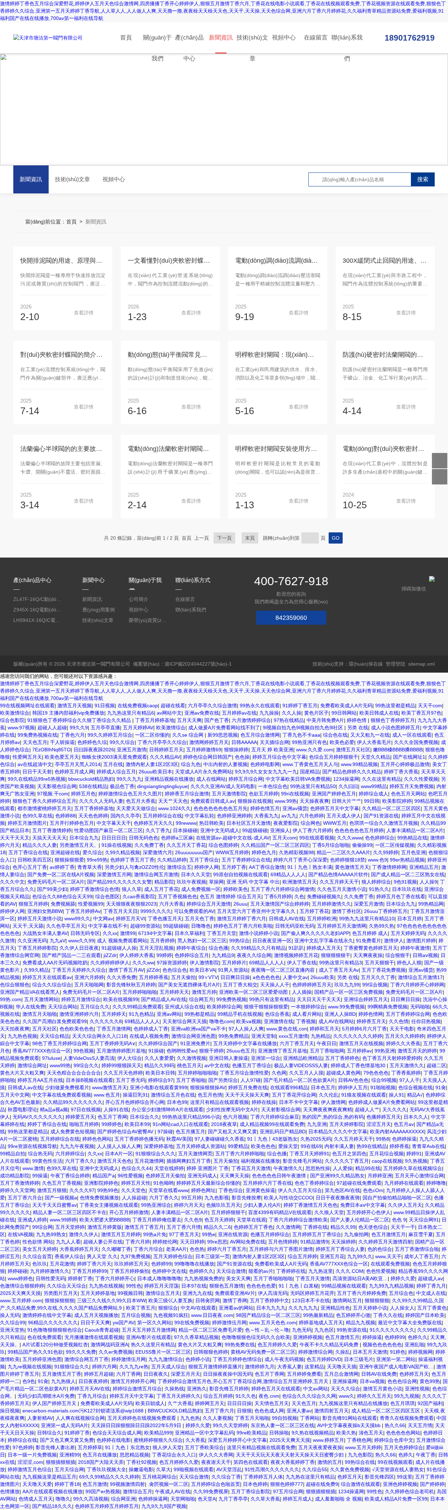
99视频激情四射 (127, 1484)
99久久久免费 (81, 1352)
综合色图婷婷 (223, 845)
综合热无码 (40, 1153)
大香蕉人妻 (289, 1366)
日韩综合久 (49, 1432)
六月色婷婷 (311, 815)
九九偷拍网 (356, 1234)
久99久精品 (36, 970)
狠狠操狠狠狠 (59, 1300)
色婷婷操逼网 (153, 1499)
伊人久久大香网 (216, 1455)
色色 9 (399, 1219)
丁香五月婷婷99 (89, 1271)
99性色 (133, 1286)
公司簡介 (138, 599)
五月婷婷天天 (174, 992)
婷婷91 (414, 1153)
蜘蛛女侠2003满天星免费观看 (114, 757)
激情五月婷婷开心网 (133, 1381)
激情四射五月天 (331, 1410)
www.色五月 (107, 1095)
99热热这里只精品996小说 (191, 1117)
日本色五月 (323, 1087)
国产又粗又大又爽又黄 (232, 1131)
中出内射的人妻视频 (225, 764)
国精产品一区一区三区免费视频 (348, 992)
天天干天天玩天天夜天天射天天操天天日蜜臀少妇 (290, 1455)
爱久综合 (92, 852)
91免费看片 (368, 940)
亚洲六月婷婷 (89, 977)
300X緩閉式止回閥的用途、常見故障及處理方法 (385, 260)
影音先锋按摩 (246, 1197)
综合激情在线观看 (360, 1484)
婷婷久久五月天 (374, 1396)
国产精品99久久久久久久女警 (119, 882)
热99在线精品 (372, 1146)
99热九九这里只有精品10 (366, 918)
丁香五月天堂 (221, 933)
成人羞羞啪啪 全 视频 (338, 1499)
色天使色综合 (373, 1227)
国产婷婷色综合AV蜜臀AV (126, 1131)
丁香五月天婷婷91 (309, 1153)
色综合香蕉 (277, 1014)
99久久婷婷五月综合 (110, 735)
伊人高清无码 (272, 1293)
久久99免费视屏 (210, 1491)
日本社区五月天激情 (248, 823)
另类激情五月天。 (79, 845)
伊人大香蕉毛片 (374, 742)
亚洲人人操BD (340, 1014)
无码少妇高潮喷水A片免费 (46, 1396)
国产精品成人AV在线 (163, 999)
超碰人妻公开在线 (102, 1242)
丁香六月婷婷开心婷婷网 (417, 984)
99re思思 (217, 1242)
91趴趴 (296, 948)
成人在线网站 (211, 779)
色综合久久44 (136, 1168)
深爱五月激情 (368, 904)
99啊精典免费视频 (387, 1006)
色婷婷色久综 (92, 742)
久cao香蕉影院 (138, 896)
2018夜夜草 (224, 1124)
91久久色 (246, 1396)
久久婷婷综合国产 (157, 1043)
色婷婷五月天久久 (153, 823)
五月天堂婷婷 (70, 1227)
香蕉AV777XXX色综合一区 (42, 1051)
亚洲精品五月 (424, 867)
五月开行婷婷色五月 (72, 823)
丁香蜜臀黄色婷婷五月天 (371, 948)
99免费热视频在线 (37, 735)
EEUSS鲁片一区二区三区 (163, 1352)
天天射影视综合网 (280, 1109)
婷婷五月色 (83, 793)
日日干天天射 (37, 771)
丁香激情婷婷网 (389, 867)
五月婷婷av (359, 1051)
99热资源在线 (352, 1330)
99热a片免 (154, 1234)
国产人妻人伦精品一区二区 (359, 1219)
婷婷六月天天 (188, 1205)
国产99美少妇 (52, 889)
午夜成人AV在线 (172, 1491)
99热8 (382, 1139)
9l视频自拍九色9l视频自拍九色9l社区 (303, 727)
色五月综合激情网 (260, 735)
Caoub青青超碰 (102, 1330)
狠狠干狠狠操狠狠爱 (266, 1006)
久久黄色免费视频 (349, 1469)
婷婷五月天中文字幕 (132, 1396)
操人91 (396, 1095)
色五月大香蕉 (140, 801)
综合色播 (218, 948)
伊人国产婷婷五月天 (55, 1403)
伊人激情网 (333, 1102)
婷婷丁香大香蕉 (401, 771)
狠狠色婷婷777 (286, 1484)
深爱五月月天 (185, 1374)
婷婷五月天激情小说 (40, 918)
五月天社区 (44, 1029)
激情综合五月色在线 (173, 1095)
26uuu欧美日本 (155, 771)
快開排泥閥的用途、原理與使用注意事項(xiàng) (62, 260)
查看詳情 (83, 313)
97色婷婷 (23, 1447)
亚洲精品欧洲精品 (302, 1058)
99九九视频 (406, 1396)
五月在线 (113, 764)
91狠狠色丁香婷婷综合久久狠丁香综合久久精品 (79, 720)
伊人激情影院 (204, 962)
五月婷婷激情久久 (331, 904)
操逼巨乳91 (135, 1095)
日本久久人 (416, 1117)
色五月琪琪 (402, 1403)
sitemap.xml (421, 664)
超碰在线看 (173, 705)
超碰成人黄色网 (343, 1073)
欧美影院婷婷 (397, 801)
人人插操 (302, 992)
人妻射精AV (40, 1418)
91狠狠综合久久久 (155, 1153)
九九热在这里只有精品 (310, 1477)
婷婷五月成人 (297, 1499)
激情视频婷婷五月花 (296, 955)
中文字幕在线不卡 (107, 926)
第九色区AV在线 (342, 1190)
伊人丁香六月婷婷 (312, 830)
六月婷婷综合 (70, 1153)
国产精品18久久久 (52, 1506)
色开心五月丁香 (30, 867)
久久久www (349, 838)
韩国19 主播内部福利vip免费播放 (68, 713)
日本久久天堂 (195, 874)
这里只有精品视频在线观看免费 (261, 1447)
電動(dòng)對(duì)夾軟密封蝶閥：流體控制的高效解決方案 (385, 448)
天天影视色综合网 (56, 786)
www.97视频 (21, 727)
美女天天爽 (238, 1278)
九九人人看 (68, 1242)
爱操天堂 (288, 1146)
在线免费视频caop (138, 705)
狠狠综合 (168, 1308)
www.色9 (377, 860)
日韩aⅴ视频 (425, 955)
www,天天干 (388, 1256)
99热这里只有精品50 (313, 786)
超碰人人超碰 (52, 727)
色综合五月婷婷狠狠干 (333, 757)
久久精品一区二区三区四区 (391, 808)
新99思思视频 (223, 735)
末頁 (250, 538)
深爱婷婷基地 (158, 1146)
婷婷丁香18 (67, 1484)
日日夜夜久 (156, 1374)
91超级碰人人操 (119, 948)
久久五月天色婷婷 (123, 1073)
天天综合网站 (62, 1006)
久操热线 (174, 1388)
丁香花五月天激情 (251, 1168)
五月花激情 (62, 1264)
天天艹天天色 (173, 801)
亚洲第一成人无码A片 (64, 1425)
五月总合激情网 (341, 1374)
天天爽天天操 (234, 1175)
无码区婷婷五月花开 (312, 1293)
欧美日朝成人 (150, 1403)
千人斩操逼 (62, 742)
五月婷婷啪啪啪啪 (197, 1073)
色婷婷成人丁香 (151, 1029)
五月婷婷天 (114, 1014)
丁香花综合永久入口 (174, 1455)
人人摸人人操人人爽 (119, 1146)
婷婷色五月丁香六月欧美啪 (243, 926)
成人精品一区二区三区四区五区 (386, 1410)
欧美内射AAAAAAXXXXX (397, 1131)
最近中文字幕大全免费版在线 (410, 1322)
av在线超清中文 (35, 764)
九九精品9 (223, 955)
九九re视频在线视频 (29, 1366)
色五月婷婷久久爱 (277, 1344)
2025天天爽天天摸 (20, 1293)
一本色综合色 (272, 786)
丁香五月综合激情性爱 (244, 1073)
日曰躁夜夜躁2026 (94, 749)
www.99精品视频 (359, 764)
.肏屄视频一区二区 (168, 1484)
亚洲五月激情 (131, 749)
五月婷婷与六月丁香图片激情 (281, 1249)
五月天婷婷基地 (97, 1293)
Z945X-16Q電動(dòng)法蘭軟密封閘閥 (37, 609)
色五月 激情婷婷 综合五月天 (230, 896)
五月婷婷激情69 (203, 749)
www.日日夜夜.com (212, 1315)
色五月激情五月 (388, 1234)
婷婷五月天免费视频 (412, 786)
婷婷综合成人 (373, 793)
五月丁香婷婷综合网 (408, 1014)
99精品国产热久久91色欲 (35, 1352)
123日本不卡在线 (311, 1300)
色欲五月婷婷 (263, 793)
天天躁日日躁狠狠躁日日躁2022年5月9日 (137, 1425)
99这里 (404, 1477)
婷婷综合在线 (22, 1440)
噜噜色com (221, 1021)
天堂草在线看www (168, 1190)
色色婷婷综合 (379, 838)
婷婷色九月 (264, 852)
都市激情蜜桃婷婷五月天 (44, 808)
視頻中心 (284, 37)
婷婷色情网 (370, 1014)
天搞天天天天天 (49, 838)
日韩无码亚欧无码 (294, 926)
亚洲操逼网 (344, 1381)
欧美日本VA (202, 970)
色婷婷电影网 (265, 764)
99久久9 (79, 727)
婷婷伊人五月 (353, 1087)
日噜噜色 (201, 926)
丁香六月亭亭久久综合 (162, 742)
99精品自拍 (12, 1153)
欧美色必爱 (342, 742)
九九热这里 (320, 1271)
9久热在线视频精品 (313, 1432)
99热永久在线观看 (260, 705)
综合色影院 (12, 720)
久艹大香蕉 (180, 1403)
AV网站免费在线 (247, 1242)
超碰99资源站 (145, 926)
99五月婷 (191, 1197)
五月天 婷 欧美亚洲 (272, 749)
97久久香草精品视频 (196, 1337)
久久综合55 (314, 1469)
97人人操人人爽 (246, 1029)
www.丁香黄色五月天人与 (310, 764)
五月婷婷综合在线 (162, 815)
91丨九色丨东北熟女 (127, 1447)
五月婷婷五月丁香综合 (316, 1234)
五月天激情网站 (41, 999)
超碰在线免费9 (322, 1484)
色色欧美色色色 (76, 1029)
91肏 (440, 1087)
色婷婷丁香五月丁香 (132, 860)
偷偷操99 (362, 845)
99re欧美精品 (251, 1432)
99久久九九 (129, 779)
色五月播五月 (190, 1131)
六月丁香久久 (79, 1161)
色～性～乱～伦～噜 (267, 1330)
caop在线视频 (387, 1161)
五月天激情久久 (407, 1065)
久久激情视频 (191, 1058)
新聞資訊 (221, 37)
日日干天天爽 (95, 1322)
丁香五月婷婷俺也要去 (156, 1219)
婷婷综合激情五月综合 (137, 1388)
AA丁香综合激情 (267, 867)
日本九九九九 (271, 1308)
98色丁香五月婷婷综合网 (59, 1043)
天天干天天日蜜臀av (54, 1205)
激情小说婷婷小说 (258, 933)
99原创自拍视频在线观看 (240, 874)
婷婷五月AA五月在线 (40, 1080)
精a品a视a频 (54, 1109)
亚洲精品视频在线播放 (169, 779)
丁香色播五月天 (165, 918)
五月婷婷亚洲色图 (42, 1359)
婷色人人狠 (409, 962)
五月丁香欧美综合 (204, 1447)
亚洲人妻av (299, 1410)
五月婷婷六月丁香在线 (267, 1183)
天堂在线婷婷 (169, 1168)
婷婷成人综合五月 (116, 771)
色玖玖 (39, 1264)
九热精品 (320, 1036)
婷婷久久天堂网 (17, 1190)
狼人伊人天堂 (167, 1447)
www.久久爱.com (314, 749)
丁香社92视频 (141, 1462)
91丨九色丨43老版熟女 (272, 1139)
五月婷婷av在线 (239, 713)
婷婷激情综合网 (315, 1352)
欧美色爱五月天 (62, 757)
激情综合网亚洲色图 (194, 1036)
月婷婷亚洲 (380, 1175)
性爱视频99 (90, 904)
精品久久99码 (159, 1065)
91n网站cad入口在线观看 (180, 1124)
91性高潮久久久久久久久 (272, 1469)
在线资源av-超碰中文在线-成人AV (233, 838)
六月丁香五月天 (297, 1043)
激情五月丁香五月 (144, 1227)
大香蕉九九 (266, 815)
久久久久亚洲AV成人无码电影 (222, 786)
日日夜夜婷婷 (93, 1381)
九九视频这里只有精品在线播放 (353, 1403)
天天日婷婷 (192, 1242)
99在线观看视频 (316, 838)
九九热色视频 (22, 1036)
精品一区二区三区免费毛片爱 (210, 1330)
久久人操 (291, 713)
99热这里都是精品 (395, 705)
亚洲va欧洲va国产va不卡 (198, 1029)
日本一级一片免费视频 (32, 1455)
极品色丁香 (122, 786)
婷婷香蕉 (399, 1146)
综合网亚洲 (123, 1499)
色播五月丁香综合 (251, 1065)
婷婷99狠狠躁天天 (121, 1065)
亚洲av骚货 (294, 808)
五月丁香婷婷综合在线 (246, 860)
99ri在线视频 (295, 793)
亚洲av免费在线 (201, 713)
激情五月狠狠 (51, 1190)
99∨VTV (208, 977)
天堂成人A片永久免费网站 (203, 771)
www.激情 (33, 1168)
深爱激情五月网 (114, 874)
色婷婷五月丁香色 (253, 1227)
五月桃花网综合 (159, 1477)
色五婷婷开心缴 (353, 1315)
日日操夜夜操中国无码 (227, 1374)
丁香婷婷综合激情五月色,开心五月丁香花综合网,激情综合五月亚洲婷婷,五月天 (244, 1381)
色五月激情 (95, 1484)
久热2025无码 (315, 1139)
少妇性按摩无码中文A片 (232, 1109)
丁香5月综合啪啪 (330, 845)
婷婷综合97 (160, 1080)
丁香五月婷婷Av (82, 911)
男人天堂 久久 (102, 1256)
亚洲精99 (69, 1455)
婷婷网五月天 (209, 1403)
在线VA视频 (20, 1234)
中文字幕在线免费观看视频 (61, 1095)
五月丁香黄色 (432, 1308)
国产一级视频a (61, 1197)
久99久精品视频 (122, 852)
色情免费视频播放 (99, 1197)
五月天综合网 (69, 1469)
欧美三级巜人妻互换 (170, 1300)
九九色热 (190, 1418)
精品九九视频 (360, 1322)
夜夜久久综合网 (254, 955)
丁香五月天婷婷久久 (178, 1396)
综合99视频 (384, 1080)
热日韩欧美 (211, 823)
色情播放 (10, 1491)
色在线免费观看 (44, 1337)
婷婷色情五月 (265, 808)
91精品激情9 (314, 1242)
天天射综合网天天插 (184, 1021)
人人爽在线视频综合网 (80, 1418)
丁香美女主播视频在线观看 (108, 1205)
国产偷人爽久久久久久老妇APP (315, 933)
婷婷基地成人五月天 (321, 1322)
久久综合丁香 (226, 1477)
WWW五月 (334, 823)
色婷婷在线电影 (114, 1440)
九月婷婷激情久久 (49, 1271)
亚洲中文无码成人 (219, 830)
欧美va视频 (248, 1021)
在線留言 (316, 37)
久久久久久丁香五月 (347, 1161)
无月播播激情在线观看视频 (93, 1337)
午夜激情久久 (288, 1168)
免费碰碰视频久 (324, 896)
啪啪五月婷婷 (84, 1124)
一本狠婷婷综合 (308, 1006)
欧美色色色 (263, 1146)
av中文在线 (216, 1065)
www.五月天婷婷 (363, 1447)
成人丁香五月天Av (339, 970)
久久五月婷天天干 (339, 882)
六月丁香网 (128, 1374)
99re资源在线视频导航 (32, 1146)
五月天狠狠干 (379, 962)
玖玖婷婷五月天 (131, 1264)
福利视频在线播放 (260, 1161)
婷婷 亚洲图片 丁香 (208, 1168)
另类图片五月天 (60, 1293)
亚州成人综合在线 (184, 1006)
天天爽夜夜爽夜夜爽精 (327, 1109)
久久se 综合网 (188, 735)
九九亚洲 (317, 1124)
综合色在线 (335, 735)
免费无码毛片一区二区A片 (55, 882)
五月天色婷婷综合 (403, 1447)
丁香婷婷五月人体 (263, 1477)
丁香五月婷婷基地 (154, 720)
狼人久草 (131, 889)
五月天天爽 (189, 720)
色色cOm (373, 1190)
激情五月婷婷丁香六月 (241, 918)
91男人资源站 (233, 970)
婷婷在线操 (264, 1102)
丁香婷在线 (315, 1227)
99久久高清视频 (90, 1499)
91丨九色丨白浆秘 (298, 1286)
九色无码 (302, 1330)
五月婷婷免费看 (304, 1374)
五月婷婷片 (234, 962)
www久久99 (81, 940)
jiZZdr (110, 955)
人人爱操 (342, 1168)
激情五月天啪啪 (39, 1014)
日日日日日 (114, 838)
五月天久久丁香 (378, 977)
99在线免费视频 (191, 1322)
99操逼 (40, 1175)
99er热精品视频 (407, 860)
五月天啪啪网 (89, 984)
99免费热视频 (231, 999)
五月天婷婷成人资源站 (200, 1146)
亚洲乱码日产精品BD (283, 1131)
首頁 (126, 37)
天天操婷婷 (343, 1242)
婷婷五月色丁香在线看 (400, 896)
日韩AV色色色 (353, 1080)
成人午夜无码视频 (284, 1359)
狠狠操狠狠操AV (207, 1087)
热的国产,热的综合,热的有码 (333, 1117)
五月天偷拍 (183, 977)
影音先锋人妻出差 (55, 1447)
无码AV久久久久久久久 (38, 1117)
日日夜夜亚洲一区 (272, 940)
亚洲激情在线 (278, 1021)
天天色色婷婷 (93, 815)
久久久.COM (349, 1271)
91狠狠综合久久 (71, 1366)
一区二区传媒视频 (394, 845)
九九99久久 (359, 1256)
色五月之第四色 (349, 1153)
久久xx (110, 933)
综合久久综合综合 (51, 984)
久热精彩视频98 (296, 852)
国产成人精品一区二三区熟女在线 (407, 874)
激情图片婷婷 (421, 940)
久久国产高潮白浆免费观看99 (54, 1021)
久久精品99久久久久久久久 (73, 1102)
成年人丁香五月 (421, 1256)
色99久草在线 (37, 815)
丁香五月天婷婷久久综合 (79, 970)
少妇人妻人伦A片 (262, 1205)
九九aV (57, 940)
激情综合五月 (137, 1491)
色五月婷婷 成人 (370, 933)
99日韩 (371, 801)
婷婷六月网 (104, 1366)
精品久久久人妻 (39, 845)
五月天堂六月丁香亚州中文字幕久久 (257, 911)
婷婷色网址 (203, 1190)
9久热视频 (416, 1161)
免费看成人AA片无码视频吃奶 (55, 962)
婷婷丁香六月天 (94, 1264)
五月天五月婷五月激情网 (149, 1330)
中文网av (103, 918)
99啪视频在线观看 (194, 1469)
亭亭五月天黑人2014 (77, 764)
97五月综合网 (288, 1491)
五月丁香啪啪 (190, 1080)
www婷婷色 (20, 1278)
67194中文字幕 (155, 933)
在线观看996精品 (289, 1087)
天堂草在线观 (251, 1219)
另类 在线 (357, 727)
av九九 (288, 815)
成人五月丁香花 (161, 889)
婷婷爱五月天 (80, 1117)
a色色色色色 (266, 977)
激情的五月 (329, 1462)
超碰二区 (436, 1065)
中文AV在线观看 (198, 1308)
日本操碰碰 (185, 830)
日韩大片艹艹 (346, 801)
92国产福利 (430, 1403)
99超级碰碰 (254, 830)
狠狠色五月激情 (226, 1286)
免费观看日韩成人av (212, 801)
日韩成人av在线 (25, 1087)
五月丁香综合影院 (250, 1491)
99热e (208, 1234)
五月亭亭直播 (105, 727)
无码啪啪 (420, 1006)
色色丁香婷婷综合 (314, 1183)
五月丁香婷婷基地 (93, 808)
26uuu (240, 904)
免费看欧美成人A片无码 (346, 705)
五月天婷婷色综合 (172, 1256)
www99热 (60, 1065)
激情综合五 (179, 867)
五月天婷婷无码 (408, 933)
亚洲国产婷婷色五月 (334, 793)
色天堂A (207, 1499)
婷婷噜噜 (436, 1183)
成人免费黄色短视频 (72, 1131)
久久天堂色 (133, 1190)
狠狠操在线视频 (255, 801)
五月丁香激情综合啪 (417, 1249)
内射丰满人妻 (339, 1146)
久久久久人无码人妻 (101, 801)
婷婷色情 (357, 720)
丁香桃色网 (359, 1440)
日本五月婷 (409, 918)
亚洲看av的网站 (236, 1308)
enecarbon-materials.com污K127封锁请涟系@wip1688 (83, 1410)
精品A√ (415, 1095)
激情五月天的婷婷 (417, 1051)
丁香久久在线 (387, 1315)
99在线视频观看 (395, 1462)
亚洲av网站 (169, 1014)
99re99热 (97, 860)
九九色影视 (216, 1197)
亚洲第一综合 (265, 1058)
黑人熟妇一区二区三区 (201, 940)
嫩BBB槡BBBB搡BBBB (397, 749)
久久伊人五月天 (405, 1205)
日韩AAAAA (244, 742)
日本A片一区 (119, 1153)
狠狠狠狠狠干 (335, 955)
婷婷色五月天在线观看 (275, 1388)
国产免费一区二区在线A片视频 (60, 874)
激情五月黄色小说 (382, 1388)
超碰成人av (430, 1278)
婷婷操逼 (372, 1337)
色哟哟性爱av (181, 1051)
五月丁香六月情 (184, 1227)
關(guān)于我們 (157, 44)
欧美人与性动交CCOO (288, 1197)
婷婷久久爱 (403, 1278)
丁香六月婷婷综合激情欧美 (298, 1219)
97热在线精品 (289, 720)
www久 (346, 1396)
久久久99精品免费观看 (137, 1006)
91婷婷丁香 (77, 1432)
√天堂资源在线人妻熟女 (398, 1469)
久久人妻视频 (217, 1418)
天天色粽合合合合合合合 (74, 1073)
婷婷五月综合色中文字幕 (279, 757)
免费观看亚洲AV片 (235, 1293)
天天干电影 (402, 1029)
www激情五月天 (109, 1087)
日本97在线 (193, 1286)
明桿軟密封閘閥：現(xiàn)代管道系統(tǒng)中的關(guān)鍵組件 (277, 354)
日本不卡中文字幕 (298, 1102)
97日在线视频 (86, 1109)
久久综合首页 (37, 1256)
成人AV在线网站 (336, 1021)
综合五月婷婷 (302, 1256)
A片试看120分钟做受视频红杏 (55, 1344)
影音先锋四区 (379, 1477)
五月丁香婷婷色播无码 (138, 1139)
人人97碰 (250, 1080)
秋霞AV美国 (179, 1139)
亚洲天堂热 (12, 1330)
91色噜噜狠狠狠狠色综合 (54, 1330)
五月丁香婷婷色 (342, 1058)
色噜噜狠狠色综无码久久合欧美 (256, 1337)
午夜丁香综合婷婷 (70, 1175)
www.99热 (286, 801)
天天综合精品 (54, 1036)
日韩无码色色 (143, 838)
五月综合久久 (95, 1006)
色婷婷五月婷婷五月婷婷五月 (107, 1506)
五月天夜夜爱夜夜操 (320, 1447)
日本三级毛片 (358, 1359)
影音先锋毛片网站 (302, 1161)
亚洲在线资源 (232, 1234)
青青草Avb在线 (428, 1146)
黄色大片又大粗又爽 (22, 1073)
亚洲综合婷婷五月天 (366, 999)
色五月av (404, 1124)
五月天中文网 (14, 1095)
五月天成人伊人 (344, 815)
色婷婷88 (65, 815)
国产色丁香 (216, 720)
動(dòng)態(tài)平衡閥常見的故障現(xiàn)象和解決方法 (170, 354)
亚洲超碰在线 (65, 852)
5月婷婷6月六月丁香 (364, 1029)
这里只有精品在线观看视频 (219, 1102)
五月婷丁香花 (314, 911)
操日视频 (10, 1410)
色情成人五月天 (36, 1499)
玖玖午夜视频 (191, 882)
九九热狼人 (63, 1381)
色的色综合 (380, 1249)
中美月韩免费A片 (325, 720)
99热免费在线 (240, 1344)
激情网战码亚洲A (109, 1344)
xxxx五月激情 (293, 1036)
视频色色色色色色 (382, 1344)
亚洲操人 (280, 830)
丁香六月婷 (137, 1242)
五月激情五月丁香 (61, 1374)
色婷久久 (417, 1337)
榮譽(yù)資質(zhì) (148, 620)
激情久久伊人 (83, 1234)
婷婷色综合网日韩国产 (207, 757)
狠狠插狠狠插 (60, 1462)
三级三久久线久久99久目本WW (111, 1300)
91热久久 (379, 889)
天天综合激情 (231, 1271)
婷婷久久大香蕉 (403, 1043)
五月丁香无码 (130, 1080)
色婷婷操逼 (404, 1139)
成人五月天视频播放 (96, 1315)
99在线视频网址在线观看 (27, 705)
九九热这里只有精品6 (130, 713)
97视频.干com (52, 793)
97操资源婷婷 (172, 962)
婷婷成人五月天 (324, 948)
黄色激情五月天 (352, 867)
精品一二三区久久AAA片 (343, 852)
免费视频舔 (63, 904)
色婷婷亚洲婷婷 (234, 815)
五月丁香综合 (204, 860)
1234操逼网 (346, 779)
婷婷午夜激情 (415, 948)
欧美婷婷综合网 (224, 1006)
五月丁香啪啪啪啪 (273, 1278)
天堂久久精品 (375, 757)
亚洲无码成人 (202, 1175)
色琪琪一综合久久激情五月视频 (383, 823)
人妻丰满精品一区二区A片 (414, 830)
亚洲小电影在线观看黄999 (158, 1087)
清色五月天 (371, 1432)
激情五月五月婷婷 (120, 1234)
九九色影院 (360, 1455)
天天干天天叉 (14, 838)
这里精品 (314, 1366)
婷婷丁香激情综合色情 (94, 889)
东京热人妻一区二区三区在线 (282, 1425)
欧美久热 (346, 1432)
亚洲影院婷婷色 (101, 1183)
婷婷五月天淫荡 (161, 1286)
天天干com (430, 705)
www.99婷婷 (63, 1219)
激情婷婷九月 (259, 1366)
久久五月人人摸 (306, 1073)
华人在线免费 (30, 1006)
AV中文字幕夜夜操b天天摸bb (349, 1425)
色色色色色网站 (403, 1432)
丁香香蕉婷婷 (406, 1073)
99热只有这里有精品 (271, 999)
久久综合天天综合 (66, 1286)
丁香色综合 (230, 1190)
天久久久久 (394, 1109)
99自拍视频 (284, 1418)
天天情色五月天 (271, 1403)
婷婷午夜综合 (191, 948)
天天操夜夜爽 (314, 801)
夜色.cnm (269, 1396)
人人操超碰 (134, 1197)
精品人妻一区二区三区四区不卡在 (69, 1212)
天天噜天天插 (341, 1366)
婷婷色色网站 (97, 1139)
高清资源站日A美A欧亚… (360, 1278)
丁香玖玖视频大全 (106, 1469)
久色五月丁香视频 (61, 1183)
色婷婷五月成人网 (74, 771)
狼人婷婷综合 (376, 882)
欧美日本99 (137, 1124)
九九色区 (324, 1330)
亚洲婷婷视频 (307, 1337)
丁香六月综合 (148, 1249)
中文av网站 (315, 1388)
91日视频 (104, 705)
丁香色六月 (72, 735)
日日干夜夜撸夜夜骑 (338, 1197)
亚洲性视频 (417, 1388)
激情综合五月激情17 (420, 977)
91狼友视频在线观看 (363, 1095)
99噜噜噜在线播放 (194, 1264)
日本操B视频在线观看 (89, 1080)
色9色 (28, 1381)
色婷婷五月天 (414, 1374)
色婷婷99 (161, 1264)
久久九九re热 (133, 1366)
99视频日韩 (130, 1293)
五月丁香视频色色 (177, 896)
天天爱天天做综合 (135, 808)
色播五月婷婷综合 (269, 1234)
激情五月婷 (204, 992)
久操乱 (342, 1352)
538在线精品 (93, 786)
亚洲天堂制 (263, 1036)
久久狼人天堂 (329, 1212)
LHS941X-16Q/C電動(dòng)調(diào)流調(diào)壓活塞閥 (37, 620)
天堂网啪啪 (182, 1499)
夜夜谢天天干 (216, 1462)
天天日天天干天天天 (319, 999)
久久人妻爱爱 (159, 1058)
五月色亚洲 (413, 852)
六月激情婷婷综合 (251, 720)
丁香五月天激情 (312, 1278)
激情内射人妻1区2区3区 (152, 764)
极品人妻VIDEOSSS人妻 (301, 1065)
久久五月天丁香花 (186, 845)
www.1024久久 (174, 808)
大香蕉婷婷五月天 (79, 1249)
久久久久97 (81, 1190)
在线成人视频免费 (149, 1036)
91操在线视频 (117, 845)
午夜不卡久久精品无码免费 (330, 1344)
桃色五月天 (189, 1065)
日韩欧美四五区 (35, 860)
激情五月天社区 (353, 749)
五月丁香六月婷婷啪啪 (239, 1153)
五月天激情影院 (229, 793)
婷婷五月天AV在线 (90, 1388)
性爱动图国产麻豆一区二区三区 (108, 830)
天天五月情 (420, 1425)
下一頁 (224, 538)
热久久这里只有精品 (153, 1344)
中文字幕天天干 (114, 823)
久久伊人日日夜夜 (79, 948)
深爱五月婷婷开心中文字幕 (237, 1440)
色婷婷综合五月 (192, 955)
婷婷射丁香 (80, 1278)
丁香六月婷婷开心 (114, 1278)
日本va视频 (372, 1381)
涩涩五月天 (378, 1124)
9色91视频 (405, 882)
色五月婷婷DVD (324, 1359)
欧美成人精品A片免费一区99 (396, 1499)
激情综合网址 (32, 1065)
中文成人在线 (431, 1293)
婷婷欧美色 (235, 889)
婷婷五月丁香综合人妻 (340, 1249)
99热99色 (107, 1190)
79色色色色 (375, 1073)
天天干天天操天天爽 (247, 1095)
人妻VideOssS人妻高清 (88, 1058)
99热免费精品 (233, 1036)
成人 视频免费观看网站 (122, 940)
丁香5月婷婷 (278, 896)
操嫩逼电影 (141, 1469)
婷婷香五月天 (371, 1021)
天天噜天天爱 (37, 1484)
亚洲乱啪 (414, 1344)
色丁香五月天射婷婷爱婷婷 (391, 1058)
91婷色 (397, 1352)
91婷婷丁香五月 (299, 705)
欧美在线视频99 (120, 999)
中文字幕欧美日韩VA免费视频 (298, 779)
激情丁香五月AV (126, 970)
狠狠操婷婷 (236, 749)
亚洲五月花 (332, 1256)
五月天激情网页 (195, 1153)
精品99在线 (367, 1168)
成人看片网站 (307, 1014)
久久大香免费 (121, 977)
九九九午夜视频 (77, 1146)
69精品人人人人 (288, 874)
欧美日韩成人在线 (379, 713)
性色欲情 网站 (37, 1242)
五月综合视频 (135, 1315)
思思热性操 (318, 1168)
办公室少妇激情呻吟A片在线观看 (167, 1109)
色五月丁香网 (112, 1117)
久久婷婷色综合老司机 (409, 1491)
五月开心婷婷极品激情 (404, 764)
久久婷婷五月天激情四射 (385, 1242)
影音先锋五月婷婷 (228, 1388)
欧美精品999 (158, 1432)
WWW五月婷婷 (232, 852)
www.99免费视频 (346, 1006)
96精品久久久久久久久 (53, 1322)
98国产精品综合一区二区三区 (268, 1315)
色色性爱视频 (381, 1271)
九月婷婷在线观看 (404, 1183)
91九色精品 (141, 1014)
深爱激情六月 (157, 852)
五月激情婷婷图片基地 (121, 1051)
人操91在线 (116, 1109)
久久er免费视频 (116, 1352)
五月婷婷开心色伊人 (368, 1212)
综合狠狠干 (397, 955)
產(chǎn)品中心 (189, 44)
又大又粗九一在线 (370, 735)
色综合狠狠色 (14, 984)
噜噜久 (63, 1499)
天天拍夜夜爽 (14, 1029)
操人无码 (10, 1315)
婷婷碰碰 (17, 1271)
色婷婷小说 (198, 1359)
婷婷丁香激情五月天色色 (310, 1205)
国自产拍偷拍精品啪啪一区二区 (397, 1197)
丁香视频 (306, 1021)
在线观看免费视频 (390, 1264)
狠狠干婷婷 (211, 1051)
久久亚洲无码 (32, 940)
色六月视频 (235, 1117)
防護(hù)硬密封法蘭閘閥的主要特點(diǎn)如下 (385, 354)
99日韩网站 (344, 713)
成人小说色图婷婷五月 (395, 727)
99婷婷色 (112, 1124)
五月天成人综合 (168, 1366)
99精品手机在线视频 (239, 1014)
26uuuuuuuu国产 (194, 852)
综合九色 (191, 764)
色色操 (242, 757)
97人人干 (409, 1080)
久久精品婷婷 (172, 860)
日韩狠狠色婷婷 (211, 1352)
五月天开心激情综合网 (419, 1175)
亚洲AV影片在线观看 (148, 1337)
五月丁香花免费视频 (384, 970)
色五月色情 (210, 1095)
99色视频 (84, 1051)
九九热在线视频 (106, 1286)
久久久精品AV (165, 757)
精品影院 (164, 882)
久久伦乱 (328, 1095)
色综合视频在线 (415, 1087)
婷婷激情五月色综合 (30, 1469)
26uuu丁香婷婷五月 (385, 911)
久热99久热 (381, 926)
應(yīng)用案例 (98, 609)
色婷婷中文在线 (169, 1271)
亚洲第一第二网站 (395, 1359)
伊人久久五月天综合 (300, 1190)
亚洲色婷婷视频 (400, 1484)
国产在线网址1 (409, 757)
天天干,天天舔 (28, 926)
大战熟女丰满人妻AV (45, 933)
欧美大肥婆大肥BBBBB (104, 1219)
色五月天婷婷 (219, 1219)
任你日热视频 (426, 1021)
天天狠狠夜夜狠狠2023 (131, 904)
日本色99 (177, 1102)
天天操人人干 (274, 984)
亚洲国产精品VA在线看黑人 (30, 992)
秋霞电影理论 (22, 1109)
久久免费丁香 (149, 845)
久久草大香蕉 (265, 1499)
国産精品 (310, 771)
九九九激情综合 (165, 1359)
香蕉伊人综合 (69, 1256)
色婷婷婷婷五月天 (311, 984)
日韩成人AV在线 (286, 918)
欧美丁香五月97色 (421, 713)
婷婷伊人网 (206, 867)
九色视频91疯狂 (170, 1315)
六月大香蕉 (171, 904)
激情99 (127, 933)
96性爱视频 (130, 1175)
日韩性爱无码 (50, 1278)
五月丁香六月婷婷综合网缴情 (282, 889)
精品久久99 (343, 1227)
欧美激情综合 (14, 713)
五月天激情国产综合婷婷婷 (279, 904)
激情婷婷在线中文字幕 (46, 1315)
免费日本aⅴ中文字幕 (362, 1205)
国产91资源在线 (381, 815)
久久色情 (398, 1021)
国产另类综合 (223, 1080)
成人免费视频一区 (200, 889)
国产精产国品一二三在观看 (71, 955)
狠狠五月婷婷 (33, 904)
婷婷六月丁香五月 (226, 1249)
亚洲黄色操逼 (260, 1190)
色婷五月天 (349, 1477)
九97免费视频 (135, 1256)
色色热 (197, 1249)
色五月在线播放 (100, 1455)
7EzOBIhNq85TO (51, 749)
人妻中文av (295, 977)
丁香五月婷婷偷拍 (129, 1271)
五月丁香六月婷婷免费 (361, 1293)
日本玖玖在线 (406, 889)
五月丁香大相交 (240, 984)
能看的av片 (260, 1271)
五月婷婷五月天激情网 (341, 926)
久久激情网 (288, 1227)
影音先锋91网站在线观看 (349, 1418)
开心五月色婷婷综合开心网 (134, 1102)
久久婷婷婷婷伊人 (110, 962)
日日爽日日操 (235, 977)
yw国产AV (123, 1322)
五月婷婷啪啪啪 (139, 992)
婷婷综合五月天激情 (209, 904)
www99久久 (77, 918)
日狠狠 (244, 1410)
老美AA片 (176, 1249)
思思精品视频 (134, 1455)
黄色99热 (430, 1381)
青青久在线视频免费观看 (407, 1418)
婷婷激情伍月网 (229, 1322)
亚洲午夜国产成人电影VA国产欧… (396, 1366)
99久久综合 (122, 742)
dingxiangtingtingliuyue (162, 786)
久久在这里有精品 (381, 779)
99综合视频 (374, 984)
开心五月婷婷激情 (128, 1212)
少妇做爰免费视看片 (67, 1087)
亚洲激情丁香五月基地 (282, 1051)
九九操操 (269, 713)
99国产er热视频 (102, 1491)
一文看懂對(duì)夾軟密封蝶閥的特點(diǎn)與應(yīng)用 (170, 260)
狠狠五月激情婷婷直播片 (215, 1366)
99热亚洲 (384, 1051)
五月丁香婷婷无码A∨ (112, 1043)
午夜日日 (326, 1043)
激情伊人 (394, 940)
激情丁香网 (235, 1300)
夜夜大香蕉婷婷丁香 (293, 1462)
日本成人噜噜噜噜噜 (159, 1278)
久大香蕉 (195, 1440)
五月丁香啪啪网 (327, 1051)
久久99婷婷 (385, 852)
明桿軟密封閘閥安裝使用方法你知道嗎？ (277, 448)
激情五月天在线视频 (361, 1043)
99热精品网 (430, 904)
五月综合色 (401, 1293)
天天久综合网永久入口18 (99, 1036)
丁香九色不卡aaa (301, 735)
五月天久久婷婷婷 (404, 1036)
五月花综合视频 (386, 1153)
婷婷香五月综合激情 (187, 793)
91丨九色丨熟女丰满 (309, 867)
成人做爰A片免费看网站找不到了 (224, 727)
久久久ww (143, 962)
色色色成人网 (269, 1410)
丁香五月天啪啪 (252, 1418)
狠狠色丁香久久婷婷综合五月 (44, 801)
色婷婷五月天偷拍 (165, 1175)
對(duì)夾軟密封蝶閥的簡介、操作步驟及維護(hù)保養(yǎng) (62, 354)
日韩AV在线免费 (379, 1374)
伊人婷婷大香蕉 (136, 955)
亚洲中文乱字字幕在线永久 (323, 940)
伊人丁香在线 (301, 962)
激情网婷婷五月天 (209, 742)
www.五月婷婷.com (21, 1300)
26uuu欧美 (322, 977)
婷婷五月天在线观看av (47, 977)
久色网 (279, 1073)
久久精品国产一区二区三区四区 (275, 845)
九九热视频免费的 (203, 1278)
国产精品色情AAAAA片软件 (338, 874)
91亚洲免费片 (195, 1043)
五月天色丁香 (199, 918)
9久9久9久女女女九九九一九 (266, 771)
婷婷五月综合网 (246, 779)
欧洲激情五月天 (299, 882)
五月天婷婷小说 (370, 1308)
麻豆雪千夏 (420, 1234)
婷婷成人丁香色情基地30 (359, 1065)
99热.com (10, 999)
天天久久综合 (345, 1388)
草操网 (216, 882)
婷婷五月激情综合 (80, 999)
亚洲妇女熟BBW (45, 911)
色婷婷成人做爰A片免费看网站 (381, 1102)
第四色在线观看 (250, 1462)
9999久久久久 (155, 911)
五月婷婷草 (90, 1447)
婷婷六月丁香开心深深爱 (300, 860)
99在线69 (311, 1146)
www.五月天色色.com (272, 1322)
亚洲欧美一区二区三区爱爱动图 (254, 992)
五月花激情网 (149, 1161)
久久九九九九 (303, 1308)
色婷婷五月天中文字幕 (334, 808)
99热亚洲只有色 (309, 742)
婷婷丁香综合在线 (46, 1124)
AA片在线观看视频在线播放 (52, 1491)
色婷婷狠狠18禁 (347, 860)
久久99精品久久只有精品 (258, 948)
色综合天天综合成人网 (116, 1432)
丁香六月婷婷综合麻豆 (274, 1117)
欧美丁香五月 (140, 1308)
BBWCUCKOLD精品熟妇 (175, 1410)
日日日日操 (239, 1403)
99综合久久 (86, 1065)
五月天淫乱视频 (156, 948)
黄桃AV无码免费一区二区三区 (263, 1352)
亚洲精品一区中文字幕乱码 (204, 1432)
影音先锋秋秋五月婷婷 (130, 984)
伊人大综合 (129, 1058)
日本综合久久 (144, 1117)
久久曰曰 (348, 786)
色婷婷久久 (201, 1271)
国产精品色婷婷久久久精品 (351, 771)
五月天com (284, 838)
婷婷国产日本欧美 (424, 1315)
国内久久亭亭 (125, 815)
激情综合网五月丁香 (86, 1359)
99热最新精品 (318, 1315)
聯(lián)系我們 (347, 44)
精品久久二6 (217, 1227)
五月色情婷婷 (283, 1242)
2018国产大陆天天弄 (101, 1462)
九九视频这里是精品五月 (49, 1477)
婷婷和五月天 (324, 1029)
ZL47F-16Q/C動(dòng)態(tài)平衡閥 (37, 599)
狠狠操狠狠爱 (69, 860)
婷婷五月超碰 (98, 1374)
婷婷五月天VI (130, 918)
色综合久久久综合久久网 (309, 1396)
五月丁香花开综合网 (294, 1095)
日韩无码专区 (85, 933)
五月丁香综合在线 (28, 852)
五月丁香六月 (219, 1410)
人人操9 (428, 882)
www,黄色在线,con (286, 1029)
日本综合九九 (84, 838)
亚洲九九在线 (197, 1293)
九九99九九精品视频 (391, 1286)
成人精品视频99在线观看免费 (272, 1124)
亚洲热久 (196, 1388)
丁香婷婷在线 (291, 1271)
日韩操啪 (279, 1432)
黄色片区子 (316, 713)
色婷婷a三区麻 (177, 838)
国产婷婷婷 (432, 1484)
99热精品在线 (412, 838)
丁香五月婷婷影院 (37, 948)
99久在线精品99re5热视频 (36, 779)
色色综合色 (174, 970)
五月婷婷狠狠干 (228, 1212)
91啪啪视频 (383, 1087)
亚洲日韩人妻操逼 (228, 1058)
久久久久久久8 (106, 1021)
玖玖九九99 (346, 984)
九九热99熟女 (51, 1234)
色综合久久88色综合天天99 (62, 896)
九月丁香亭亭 (233, 1499)
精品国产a (103, 1175)
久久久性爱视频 (421, 779)
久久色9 (193, 1219)
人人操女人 (402, 1308)
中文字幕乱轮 (199, 815)
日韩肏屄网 (207, 1300)
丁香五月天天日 (120, 911)
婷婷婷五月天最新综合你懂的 (208, 1183)
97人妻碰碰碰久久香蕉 (219, 1139)
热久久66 (395, 1425)
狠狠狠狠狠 (377, 1300)
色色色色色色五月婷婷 (359, 830)
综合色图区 (107, 896)
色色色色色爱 (261, 1286)
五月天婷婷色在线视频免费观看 (142, 1418)
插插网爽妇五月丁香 (189, 1161)
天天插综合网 (274, 742)
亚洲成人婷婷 (32, 1219)
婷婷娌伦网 (165, 1242)
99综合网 (42, 1227)
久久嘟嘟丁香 (116, 1249)
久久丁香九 (158, 830)
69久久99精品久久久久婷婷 (109, 1477)
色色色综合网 (402, 1381)
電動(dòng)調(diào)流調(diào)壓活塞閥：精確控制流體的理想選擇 (277, 260)
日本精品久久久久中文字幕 (337, 1131)
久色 (299, 896)
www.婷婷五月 (328, 1440)
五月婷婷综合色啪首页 (215, 1484)
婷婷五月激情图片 (27, 823)
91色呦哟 (163, 1183)
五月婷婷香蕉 (153, 977)
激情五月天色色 (114, 1161)
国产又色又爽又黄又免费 (67, 1440)
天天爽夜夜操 (368, 955)
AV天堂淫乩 (229, 1469)
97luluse (51, 1058)
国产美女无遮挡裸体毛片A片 (189, 984)
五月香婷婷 (162, 940)
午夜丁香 (425, 1455)
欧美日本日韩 (160, 1073)
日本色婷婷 (255, 1484)
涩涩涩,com (30, 1462)
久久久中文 (12, 882)
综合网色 (310, 823)
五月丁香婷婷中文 (269, 1300)
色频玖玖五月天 (223, 1205)
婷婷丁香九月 (431, 1286)
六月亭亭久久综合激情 (212, 705)
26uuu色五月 (240, 1051)
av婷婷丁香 (62, 867)
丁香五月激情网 (114, 1029)
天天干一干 (403, 1227)
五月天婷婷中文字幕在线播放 (245, 1043)
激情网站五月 (347, 1300)
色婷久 (405, 1455)
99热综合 (239, 940)
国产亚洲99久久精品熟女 (337, 1175)
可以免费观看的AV (194, 911)
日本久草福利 (189, 933)
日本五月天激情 (370, 1352)
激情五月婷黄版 (105, 1227)
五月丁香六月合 (25, 1197)
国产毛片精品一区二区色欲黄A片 (299, 1080)
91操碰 (156, 1051)
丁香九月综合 (92, 1396)
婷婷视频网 (420, 1352)
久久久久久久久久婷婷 (357, 1036)
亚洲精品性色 (335, 1308)
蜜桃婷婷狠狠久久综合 (158, 1440)
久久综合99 (12, 1322)
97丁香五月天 (184, 1234)
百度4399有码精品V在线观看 (280, 1212)
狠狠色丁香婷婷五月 (393, 720)
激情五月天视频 (74, 705)
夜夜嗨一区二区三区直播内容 (283, 970)
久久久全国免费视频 (416, 742)
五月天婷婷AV (138, 727)
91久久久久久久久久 (392, 1330)
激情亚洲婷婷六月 (79, 1014)
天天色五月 (35, 742)
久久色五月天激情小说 (341, 889)
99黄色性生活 (47, 1161)
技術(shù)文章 (252, 44)
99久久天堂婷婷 (230, 1425)
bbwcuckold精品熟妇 (91, 779)
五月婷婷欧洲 (321, 918)
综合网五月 (201, 999)
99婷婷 (164, 955)
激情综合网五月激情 (156, 874)
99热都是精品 (199, 1014)
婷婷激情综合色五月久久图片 (130, 793)
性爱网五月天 (27, 757)
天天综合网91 (424, 1219)
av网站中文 (169, 713)
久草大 (163, 1469)
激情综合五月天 (163, 1293)
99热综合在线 (360, 1462)
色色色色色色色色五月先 (220, 808)
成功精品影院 (14, 1175)
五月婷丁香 (234, 867)
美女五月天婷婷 (39, 1249)
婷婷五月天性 (135, 1183)
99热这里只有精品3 (340, 962)
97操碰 (165, 1131)
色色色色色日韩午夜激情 (279, 1175)
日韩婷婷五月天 (166, 749)
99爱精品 (238, 1146)
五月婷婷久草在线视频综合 (412, 1168)
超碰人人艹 (367, 1109)
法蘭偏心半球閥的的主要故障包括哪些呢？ (62, 448)
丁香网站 (310, 1418)
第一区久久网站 (154, 1322)
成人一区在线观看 (412, 735)
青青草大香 (89, 867)
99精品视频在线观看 (343, 1286)
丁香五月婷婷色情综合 (237, 1359)
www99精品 (374, 786)
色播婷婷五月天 (383, 1117)
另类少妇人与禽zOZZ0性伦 (134, 867)
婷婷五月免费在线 (247, 1087)
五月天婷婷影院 (346, 1124)
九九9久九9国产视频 (163, 1506)
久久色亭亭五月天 (65, 926)
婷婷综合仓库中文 (393, 1440)
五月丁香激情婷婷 (51, 830)
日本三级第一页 (212, 1256)
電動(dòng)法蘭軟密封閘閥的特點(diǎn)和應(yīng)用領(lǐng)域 (170, 448)
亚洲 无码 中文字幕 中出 (253, 882)
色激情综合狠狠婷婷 (22, 1286)
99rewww (186, 823)
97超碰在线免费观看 (359, 1183)
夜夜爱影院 (285, 823)
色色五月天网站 (408, 793)
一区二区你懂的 (152, 735)
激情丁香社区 (346, 911)
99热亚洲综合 (156, 1205)
